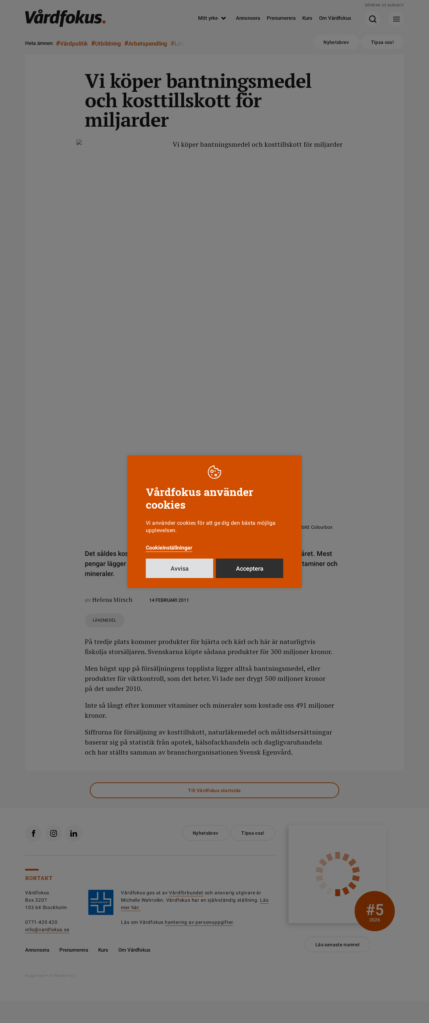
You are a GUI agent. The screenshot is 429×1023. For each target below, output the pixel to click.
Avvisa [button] (180, 568)
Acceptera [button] (249, 568)
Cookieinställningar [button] (169, 548)
